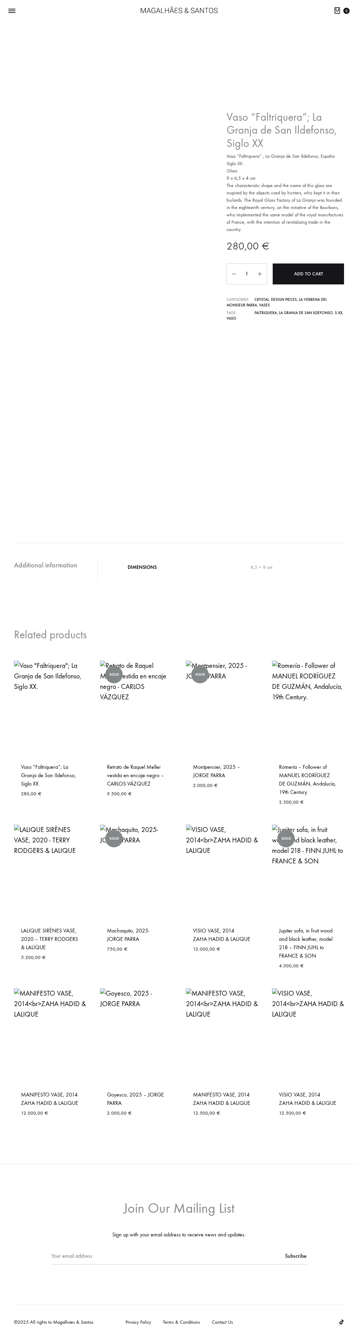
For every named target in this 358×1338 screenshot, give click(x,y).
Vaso (231, 318)
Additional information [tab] (45, 565)
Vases (264, 305)
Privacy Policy (138, 1322)
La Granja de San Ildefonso (306, 313)
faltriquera (266, 313)
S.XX (338, 313)
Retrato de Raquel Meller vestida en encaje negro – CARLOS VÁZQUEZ (135, 775)
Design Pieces (284, 299)
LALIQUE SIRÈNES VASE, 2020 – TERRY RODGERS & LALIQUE (49, 939)
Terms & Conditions (181, 1322)
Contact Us (222, 1322)
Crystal (262, 299)
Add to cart (308, 274)
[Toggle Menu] (11, 11)
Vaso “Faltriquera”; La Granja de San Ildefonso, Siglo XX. (48, 775)
